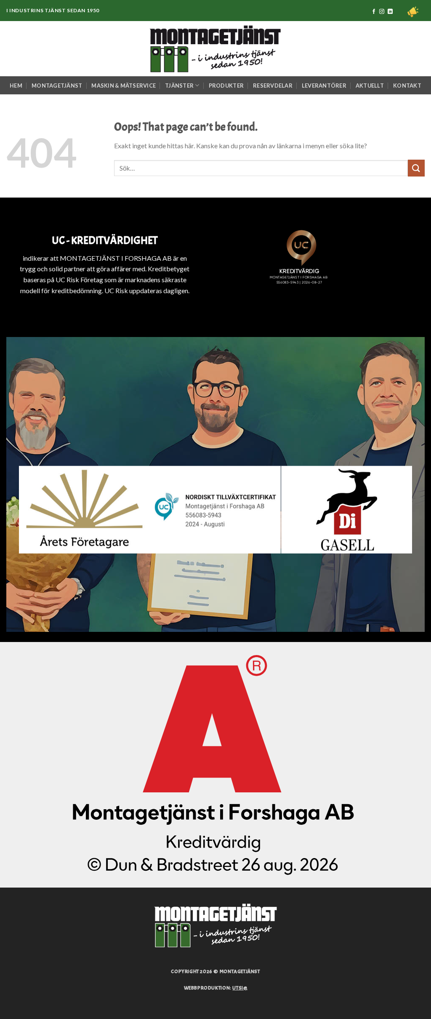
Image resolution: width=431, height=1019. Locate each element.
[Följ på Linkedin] (390, 12)
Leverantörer (324, 85)
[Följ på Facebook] (373, 12)
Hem (16, 85)
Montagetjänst (57, 85)
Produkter (226, 85)
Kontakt (407, 85)
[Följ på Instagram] (381, 12)
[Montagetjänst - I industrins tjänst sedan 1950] (215, 48)
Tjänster (179, 85)
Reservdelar (273, 85)
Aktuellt (370, 85)
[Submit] (416, 168)
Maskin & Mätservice (123, 85)
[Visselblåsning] (413, 12)
